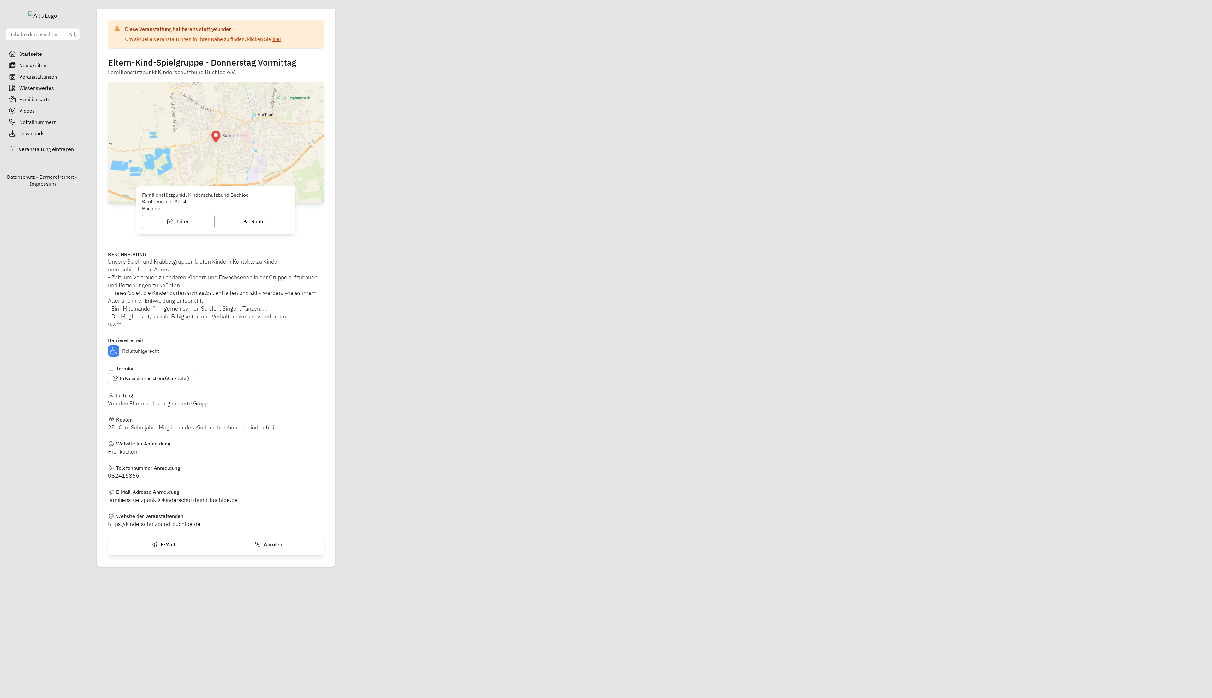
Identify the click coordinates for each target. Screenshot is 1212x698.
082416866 (123, 475)
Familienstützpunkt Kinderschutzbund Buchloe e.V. (172, 72)
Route (257, 221)
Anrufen (272, 544)
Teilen (182, 221)
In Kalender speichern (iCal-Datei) (154, 378)
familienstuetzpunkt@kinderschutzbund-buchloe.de (173, 499)
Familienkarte (34, 99)
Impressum (43, 184)
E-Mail (167, 544)
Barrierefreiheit (56, 177)
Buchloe (151, 208)
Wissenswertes (36, 88)
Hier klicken (122, 451)
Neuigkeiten (32, 65)
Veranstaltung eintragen (46, 149)
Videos (27, 111)
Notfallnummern (37, 122)
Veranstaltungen (38, 76)
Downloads (32, 133)
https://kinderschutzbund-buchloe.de (154, 523)
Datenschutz (21, 177)
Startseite (30, 54)
